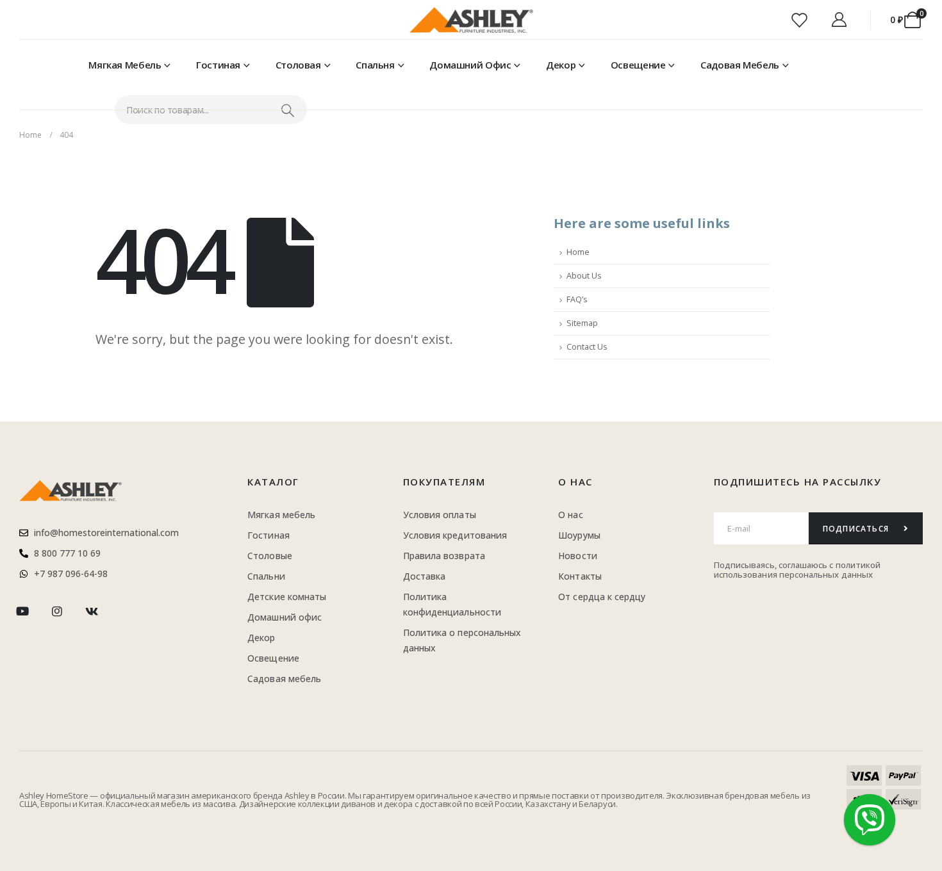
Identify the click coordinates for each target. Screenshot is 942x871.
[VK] (92, 611)
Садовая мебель (739, 64)
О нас (575, 481)
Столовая (298, 64)
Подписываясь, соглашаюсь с (775, 565)
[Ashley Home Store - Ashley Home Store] (471, 20)
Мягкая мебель (124, 64)
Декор (560, 64)
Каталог (273, 481)
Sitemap (582, 323)
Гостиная (218, 64)
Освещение (638, 64)
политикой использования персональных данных (797, 570)
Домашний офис (470, 64)
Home (578, 252)
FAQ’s (577, 299)
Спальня (375, 64)
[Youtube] (22, 611)
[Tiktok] (126, 611)
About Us (584, 275)
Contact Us (586, 346)
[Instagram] (57, 611)
